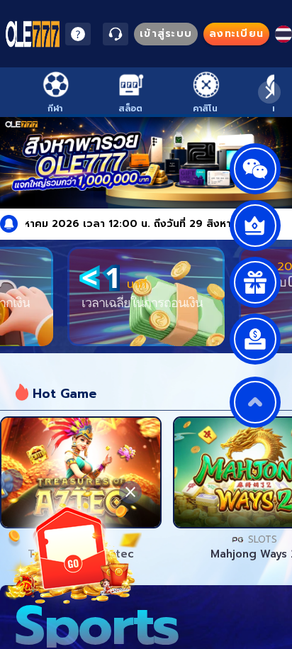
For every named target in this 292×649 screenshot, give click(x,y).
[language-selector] (283, 34)
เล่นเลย (81, 472)
